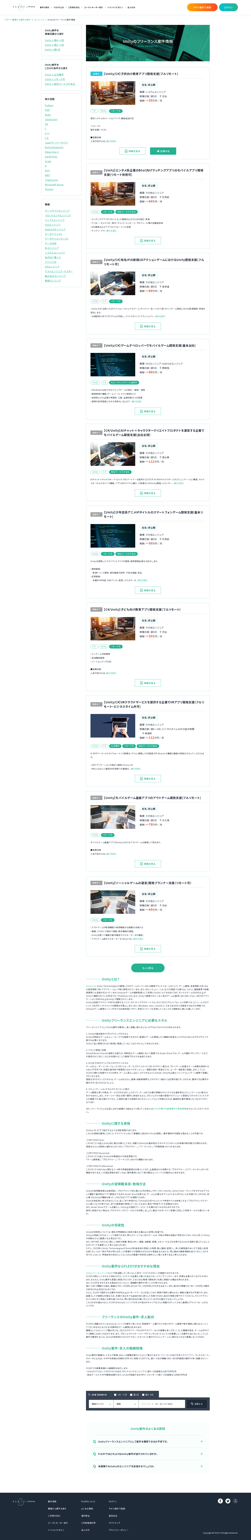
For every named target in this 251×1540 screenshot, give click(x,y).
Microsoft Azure (54, 184)
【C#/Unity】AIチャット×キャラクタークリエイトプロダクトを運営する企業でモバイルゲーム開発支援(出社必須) (154, 432)
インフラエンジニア (55, 220)
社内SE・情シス (53, 257)
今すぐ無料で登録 (117, 1508)
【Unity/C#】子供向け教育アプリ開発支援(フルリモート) (141, 74)
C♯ (47, 138)
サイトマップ (114, 1522)
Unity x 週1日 (52, 49)
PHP (47, 110)
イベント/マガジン (115, 7)
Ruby (48, 114)
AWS (47, 175)
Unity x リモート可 (55, 79)
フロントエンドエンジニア (58, 215)
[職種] (126, 1404)
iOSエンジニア (53, 224)
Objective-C (52, 152)
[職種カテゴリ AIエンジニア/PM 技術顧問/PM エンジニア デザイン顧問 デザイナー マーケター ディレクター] (101, 1404)
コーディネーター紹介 (93, 7)
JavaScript (51, 119)
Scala (48, 161)
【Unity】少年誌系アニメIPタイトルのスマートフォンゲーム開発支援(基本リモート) (153, 514)
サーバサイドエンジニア (57, 210)
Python (49, 105)
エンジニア (39, 19)
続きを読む (111, 141)
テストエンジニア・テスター (59, 271)
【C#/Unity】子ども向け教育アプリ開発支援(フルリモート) (142, 609)
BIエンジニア (52, 248)
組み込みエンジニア (55, 276)
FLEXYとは (59, 7)
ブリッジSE (51, 262)
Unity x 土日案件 (54, 74)
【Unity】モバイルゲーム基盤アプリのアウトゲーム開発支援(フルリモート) (152, 798)
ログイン (113, 1501)
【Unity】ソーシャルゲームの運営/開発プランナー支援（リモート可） (148, 883)
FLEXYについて (88, 1501)
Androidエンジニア (55, 229)
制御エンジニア (53, 280)
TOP (6, 19)
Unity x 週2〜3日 (54, 45)
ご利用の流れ (74, 7)
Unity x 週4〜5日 (54, 40)
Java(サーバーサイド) (56, 142)
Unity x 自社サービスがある (60, 84)
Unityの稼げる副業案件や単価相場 (169, 1108)
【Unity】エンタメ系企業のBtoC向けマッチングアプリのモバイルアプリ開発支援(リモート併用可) (153, 172)
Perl (47, 170)
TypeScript (51, 180)
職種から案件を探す (21, 19)
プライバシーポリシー (119, 1530)
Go (46, 124)
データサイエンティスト (57, 238)
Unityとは (91, 986)
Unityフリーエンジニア (96, 1272)
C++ (47, 133)
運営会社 (113, 1515)
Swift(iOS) (51, 156)
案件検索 (52, 1501)
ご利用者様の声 (88, 1522)
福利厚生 (85, 1515)
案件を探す (45, 7)
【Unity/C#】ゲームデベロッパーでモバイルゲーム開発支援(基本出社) (150, 345)
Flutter (49, 189)
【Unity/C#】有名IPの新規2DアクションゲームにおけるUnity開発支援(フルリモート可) (154, 262)
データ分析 (51, 243)
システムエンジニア (55, 252)
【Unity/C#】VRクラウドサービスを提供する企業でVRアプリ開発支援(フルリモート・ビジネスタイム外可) (154, 704)
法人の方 (131, 7)
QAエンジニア (52, 266)
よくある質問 (87, 1508)
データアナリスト (53, 234)
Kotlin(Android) (54, 147)
